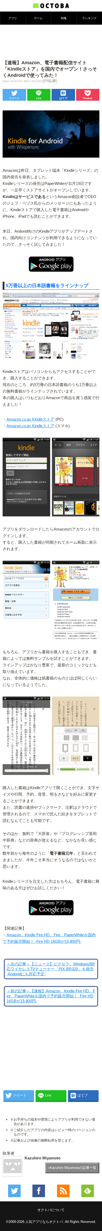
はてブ (63, 98)
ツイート (14, 98)
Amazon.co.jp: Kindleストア (30, 419)
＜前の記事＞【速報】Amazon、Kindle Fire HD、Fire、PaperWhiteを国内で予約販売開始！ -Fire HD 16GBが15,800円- (51, 996)
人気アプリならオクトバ (44, 1222)
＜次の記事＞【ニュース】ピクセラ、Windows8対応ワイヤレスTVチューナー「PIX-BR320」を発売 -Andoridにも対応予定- (51, 969)
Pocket (87, 98)
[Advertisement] (51, 42)
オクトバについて (51, 1210)
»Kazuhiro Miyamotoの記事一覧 (72, 1168)
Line (39, 98)
